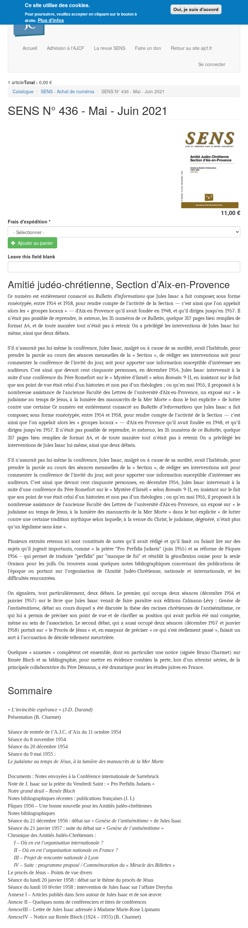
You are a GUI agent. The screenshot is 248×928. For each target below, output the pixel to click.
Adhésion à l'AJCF (65, 48)
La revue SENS (109, 48)
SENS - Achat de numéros (67, 91)
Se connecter (211, 64)
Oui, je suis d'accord (196, 9)
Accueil (30, 48)
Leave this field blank (31, 256)
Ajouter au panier (34, 243)
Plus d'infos (51, 20)
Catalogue (23, 91)
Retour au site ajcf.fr (191, 48)
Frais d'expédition (29, 221)
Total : (31, 82)
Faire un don (148, 48)
